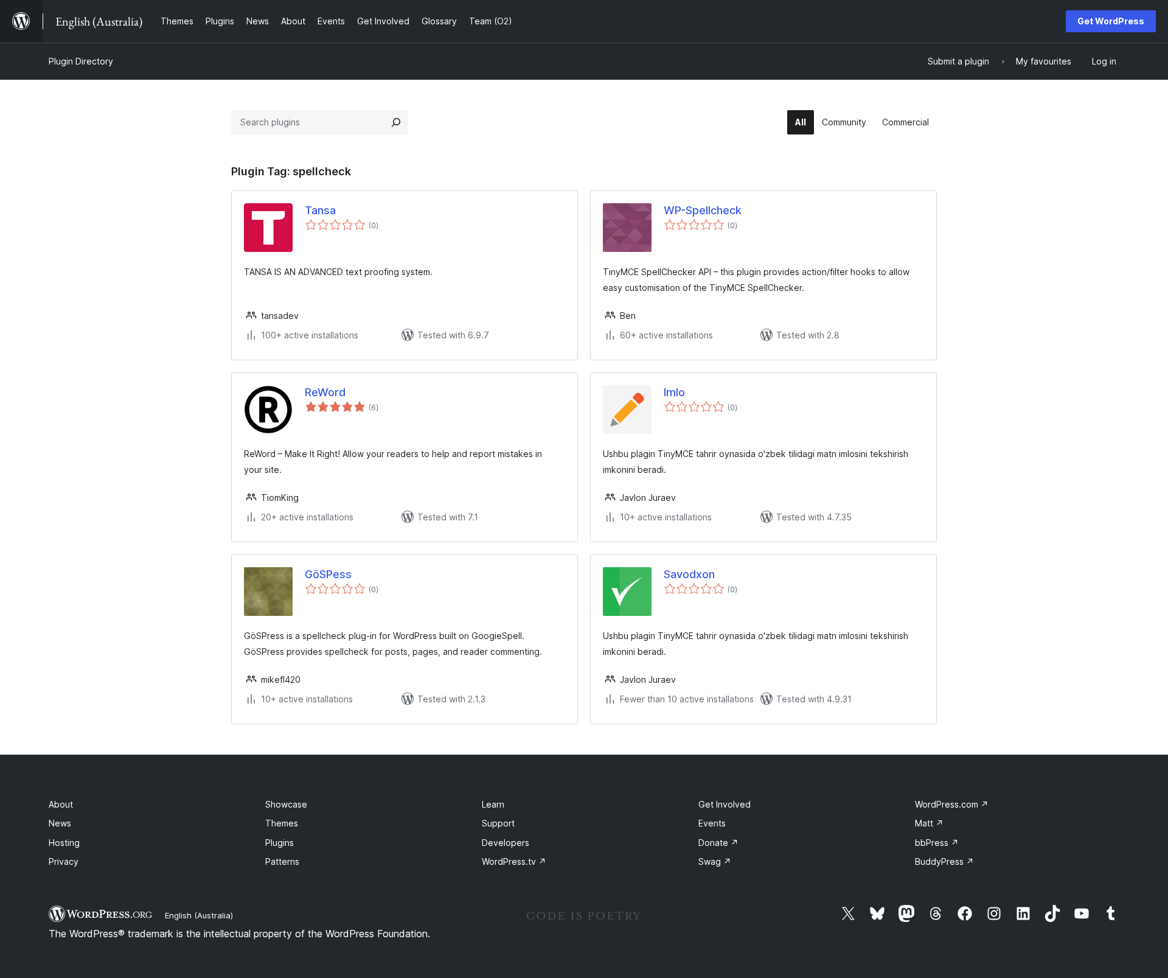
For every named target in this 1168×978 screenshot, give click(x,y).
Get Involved (724, 804)
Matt (929, 823)
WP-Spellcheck (703, 210)
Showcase (286, 804)
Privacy (63, 861)
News (60, 823)
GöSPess (328, 574)
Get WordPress (1110, 21)
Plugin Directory (81, 61)
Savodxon (689, 574)
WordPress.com (952, 804)
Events (712, 823)
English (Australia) (199, 915)
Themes (281, 823)
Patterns (282, 861)
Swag (714, 861)
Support (498, 823)
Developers (505, 842)
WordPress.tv (514, 861)
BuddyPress (944, 861)
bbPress (937, 842)
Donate (718, 842)
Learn (493, 804)
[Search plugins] (396, 122)
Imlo (674, 392)
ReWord (325, 392)
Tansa (320, 210)
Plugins (279, 842)
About (61, 804)
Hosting (64, 842)
